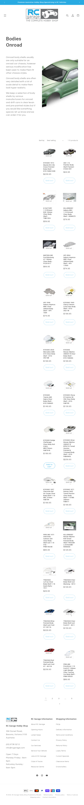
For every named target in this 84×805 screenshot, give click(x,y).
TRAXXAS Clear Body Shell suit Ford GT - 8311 (69, 623)
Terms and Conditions (64, 735)
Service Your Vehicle (39, 751)
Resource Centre (37, 767)
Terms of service (72, 795)
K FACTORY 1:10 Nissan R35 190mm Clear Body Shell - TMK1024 (47, 213)
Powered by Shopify (34, 795)
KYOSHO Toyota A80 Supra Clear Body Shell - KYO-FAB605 (48, 399)
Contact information (49, 797)
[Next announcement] (79, 2)
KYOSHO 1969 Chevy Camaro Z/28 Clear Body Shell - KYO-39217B (69, 307)
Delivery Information (64, 729)
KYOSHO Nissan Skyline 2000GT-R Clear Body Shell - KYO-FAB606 (69, 354)
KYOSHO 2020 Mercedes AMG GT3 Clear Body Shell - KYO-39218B (49, 354)
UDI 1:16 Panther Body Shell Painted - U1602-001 (69, 166)
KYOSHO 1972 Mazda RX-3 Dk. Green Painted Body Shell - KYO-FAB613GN (49, 167)
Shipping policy (35, 797)
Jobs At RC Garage (38, 756)
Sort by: (42, 140)
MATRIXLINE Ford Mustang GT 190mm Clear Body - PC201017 (48, 259)
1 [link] (45, 698)
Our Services (36, 745)
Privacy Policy (61, 740)
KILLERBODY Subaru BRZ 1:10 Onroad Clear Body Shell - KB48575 (69, 212)
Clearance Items (62, 761)
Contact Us (35, 740)
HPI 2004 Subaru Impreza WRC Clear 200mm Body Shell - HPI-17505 (69, 260)
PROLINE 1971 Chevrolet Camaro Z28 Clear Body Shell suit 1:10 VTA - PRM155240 (48, 541)
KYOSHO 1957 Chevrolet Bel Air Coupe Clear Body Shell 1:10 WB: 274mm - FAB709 (49, 494)
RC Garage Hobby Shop (20, 795)
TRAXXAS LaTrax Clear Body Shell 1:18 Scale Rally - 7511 (49, 584)
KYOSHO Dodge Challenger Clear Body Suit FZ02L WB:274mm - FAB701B (49, 445)
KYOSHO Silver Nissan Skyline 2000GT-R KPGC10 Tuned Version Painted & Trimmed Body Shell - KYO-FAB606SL (69, 448)
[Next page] (59, 703)
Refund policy (48, 795)
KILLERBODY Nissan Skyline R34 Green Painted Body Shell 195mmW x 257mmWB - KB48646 (69, 541)
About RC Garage (38, 724)
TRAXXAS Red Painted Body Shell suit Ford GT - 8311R (48, 663)
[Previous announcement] (4, 2)
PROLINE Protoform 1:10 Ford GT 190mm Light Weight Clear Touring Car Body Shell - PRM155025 (69, 670)
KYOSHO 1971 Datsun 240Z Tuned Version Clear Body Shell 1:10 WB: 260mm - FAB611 (68, 495)
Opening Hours (37, 729)
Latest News (36, 735)
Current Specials (62, 756)
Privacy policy (60, 795)
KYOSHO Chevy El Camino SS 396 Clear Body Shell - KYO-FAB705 (69, 399)
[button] (5, 15)
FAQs (58, 724)
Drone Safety (61, 767)
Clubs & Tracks (37, 761)
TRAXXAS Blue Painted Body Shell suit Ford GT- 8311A (48, 624)
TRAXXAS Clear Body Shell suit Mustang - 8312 (69, 582)
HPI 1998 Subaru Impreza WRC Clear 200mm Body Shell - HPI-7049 (49, 308)
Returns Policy (61, 745)
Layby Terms (61, 751)
